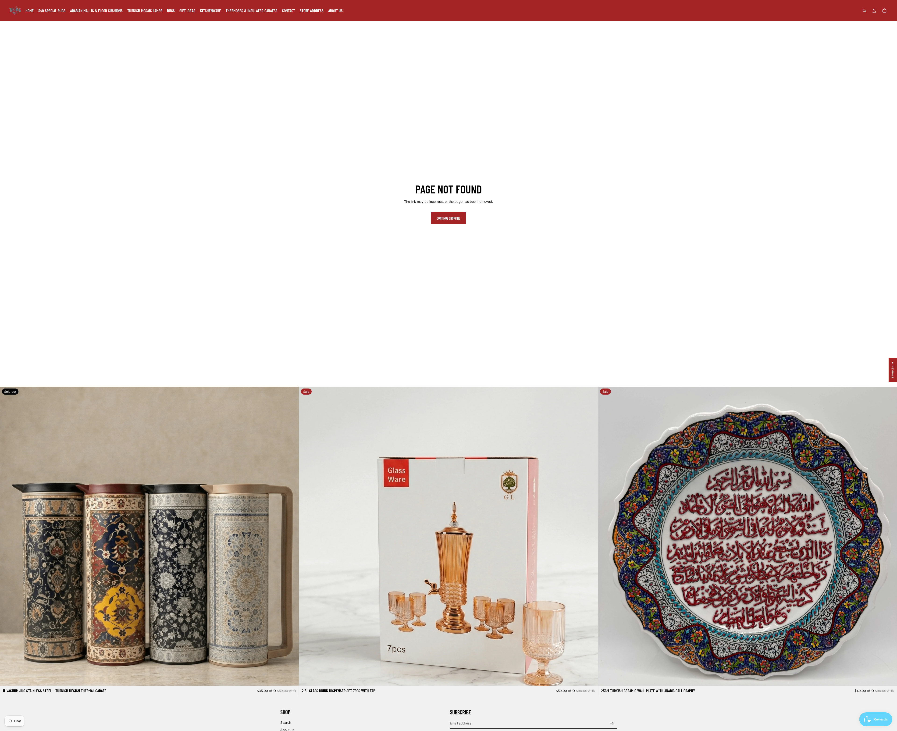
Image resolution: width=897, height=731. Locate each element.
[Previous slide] (7, 536)
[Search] (864, 10)
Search (285, 722)
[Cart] (884, 10)
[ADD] (591, 678)
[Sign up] (612, 723)
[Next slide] (292, 536)
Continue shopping (448, 218)
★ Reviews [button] (893, 369)
